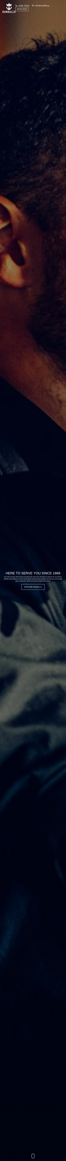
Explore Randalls (33, 587)
